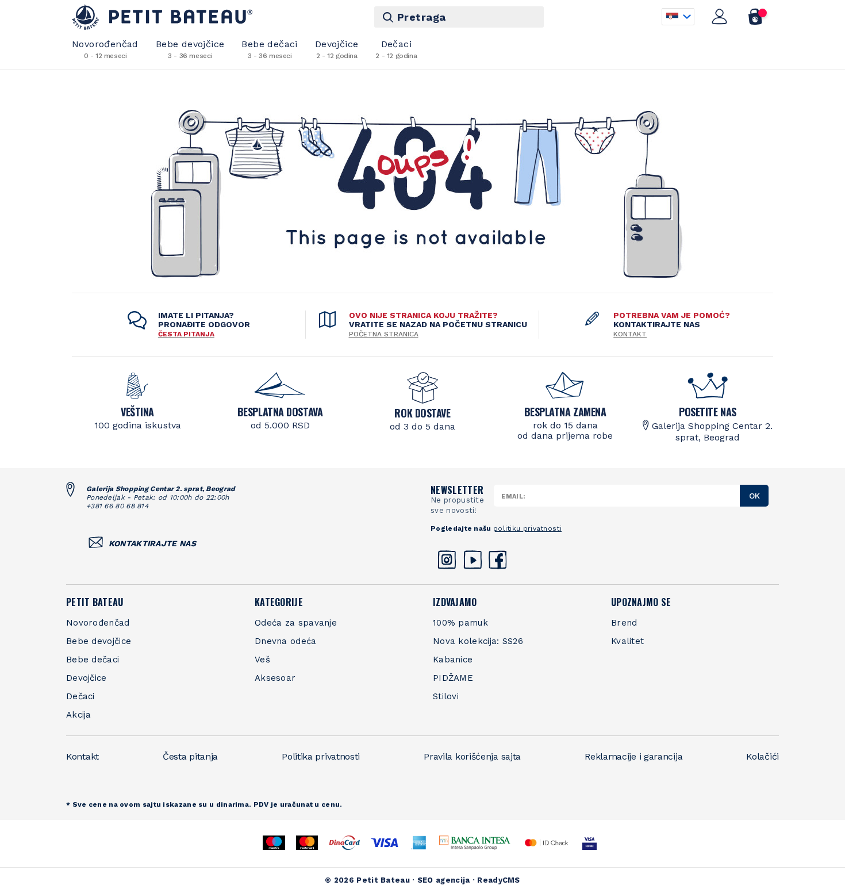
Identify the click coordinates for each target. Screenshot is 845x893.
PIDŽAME (453, 678)
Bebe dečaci (269, 49)
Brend (624, 623)
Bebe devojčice (190, 49)
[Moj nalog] (720, 17)
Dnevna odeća (286, 641)
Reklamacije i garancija (633, 756)
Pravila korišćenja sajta (472, 756)
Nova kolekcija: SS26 (478, 641)
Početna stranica (383, 334)
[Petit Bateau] (162, 17)
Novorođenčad (105, 49)
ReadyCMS (498, 880)
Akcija (78, 715)
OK (754, 495)
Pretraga (421, 17)
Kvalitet (627, 641)
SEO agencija (443, 880)
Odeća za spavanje (296, 623)
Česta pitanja (190, 756)
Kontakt (630, 334)
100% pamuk (460, 623)
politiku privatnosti (527, 528)
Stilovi (446, 696)
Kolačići (762, 756)
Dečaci (396, 49)
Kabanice (453, 659)
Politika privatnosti (321, 756)
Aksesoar (275, 678)
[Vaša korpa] (755, 17)
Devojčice (337, 49)
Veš (262, 659)
